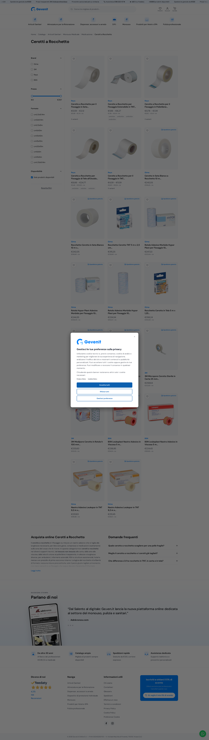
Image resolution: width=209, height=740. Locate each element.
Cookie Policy (92, 379)
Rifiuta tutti (104, 392)
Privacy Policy (81, 379)
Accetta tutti (104, 385)
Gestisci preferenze (104, 398)
